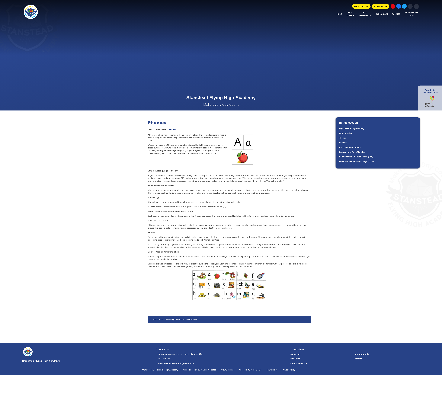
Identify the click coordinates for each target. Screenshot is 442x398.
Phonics (172, 130)
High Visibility (271, 370)
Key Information (362, 354)
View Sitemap (227, 370)
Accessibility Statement (249, 370)
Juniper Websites (208, 370)
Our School (295, 354)
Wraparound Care (298, 363)
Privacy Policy (289, 370)
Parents (358, 358)
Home (150, 130)
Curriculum (161, 130)
